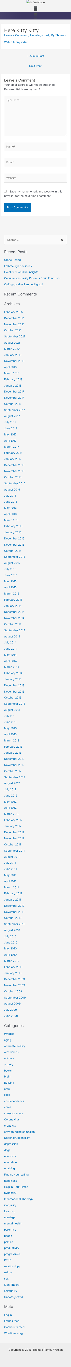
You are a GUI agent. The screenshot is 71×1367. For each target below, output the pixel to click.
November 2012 (14, 765)
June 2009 (11, 1015)
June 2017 (10, 428)
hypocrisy (10, 1192)
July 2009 (10, 1009)
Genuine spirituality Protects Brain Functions (32, 278)
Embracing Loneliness (18, 266)
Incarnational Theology (18, 1199)
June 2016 (10, 501)
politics (8, 1242)
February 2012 (13, 820)
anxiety (8, 1064)
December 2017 (14, 391)
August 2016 (12, 489)
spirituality (10, 1290)
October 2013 (12, 697)
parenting (10, 1229)
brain (7, 1076)
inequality (10, 1205)
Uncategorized (39, 35)
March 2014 (11, 666)
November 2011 (14, 838)
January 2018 (12, 385)
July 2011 (10, 862)
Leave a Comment (16, 35)
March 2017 (11, 446)
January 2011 (12, 899)
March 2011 (11, 887)
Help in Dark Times (16, 1186)
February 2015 (13, 599)
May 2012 (10, 801)
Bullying (9, 1082)
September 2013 (14, 703)
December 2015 (14, 538)
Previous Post (35, 55)
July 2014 (10, 642)
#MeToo (9, 1033)
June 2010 (10, 942)
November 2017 (14, 397)
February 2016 (13, 526)
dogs (7, 1150)
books (8, 1070)
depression (11, 1143)
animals (9, 1058)
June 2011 (10, 869)
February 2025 (13, 312)
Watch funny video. (16, 42)
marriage (9, 1217)
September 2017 (14, 410)
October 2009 (13, 991)
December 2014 (14, 611)
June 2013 (10, 722)
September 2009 (15, 997)
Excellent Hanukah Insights (21, 272)
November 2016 (14, 471)
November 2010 (14, 911)
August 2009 (12, 1003)
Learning (9, 1211)
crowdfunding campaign (19, 1131)
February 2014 (13, 673)
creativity (10, 1125)
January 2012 (12, 826)
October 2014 (12, 624)
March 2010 (11, 960)
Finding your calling (16, 1174)
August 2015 (12, 562)
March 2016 (11, 520)
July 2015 (10, 569)
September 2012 (14, 777)
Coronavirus (12, 1119)
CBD (7, 1095)
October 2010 (12, 917)
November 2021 (14, 324)
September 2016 (14, 483)
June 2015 (10, 575)
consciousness (13, 1113)
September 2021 (14, 336)
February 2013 (13, 746)
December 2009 (14, 979)
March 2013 (11, 740)
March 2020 (12, 348)
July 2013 (10, 716)
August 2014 (12, 636)
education (10, 1162)
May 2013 (10, 728)
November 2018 (14, 360)
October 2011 (12, 844)
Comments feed (14, 1327)
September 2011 (14, 850)
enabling (9, 1168)
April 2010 (10, 954)
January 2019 (12, 355)
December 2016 (14, 465)
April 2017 (10, 440)
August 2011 (12, 856)
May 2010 (10, 948)
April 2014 (10, 661)
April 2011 (10, 881)
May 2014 (10, 654)
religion (8, 1272)
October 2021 (12, 330)
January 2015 (12, 605)
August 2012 (12, 783)
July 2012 (10, 789)
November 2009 (14, 985)
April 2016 (10, 514)
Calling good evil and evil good (23, 284)
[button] (35, 8)
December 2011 (14, 832)
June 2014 (10, 648)
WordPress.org (13, 1333)
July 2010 (10, 936)
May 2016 (10, 507)
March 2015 (11, 593)
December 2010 (14, 905)
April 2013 (10, 734)
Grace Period (12, 259)
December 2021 (14, 318)
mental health (12, 1223)
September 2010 (14, 924)
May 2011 (10, 875)
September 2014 (14, 630)
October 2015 (12, 550)
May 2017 (10, 434)
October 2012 (12, 771)
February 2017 (13, 452)
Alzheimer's (11, 1052)
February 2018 (13, 379)
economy (10, 1156)
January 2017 (12, 459)
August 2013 (12, 709)
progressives (12, 1254)
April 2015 (10, 587)
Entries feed (11, 1320)
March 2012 (11, 813)
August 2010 (12, 930)
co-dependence (14, 1101)
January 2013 (12, 752)
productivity (11, 1247)
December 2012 (14, 758)
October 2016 (12, 477)
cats (7, 1088)
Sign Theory (12, 1284)
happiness (10, 1180)
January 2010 (12, 973)
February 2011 (13, 893)
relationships (12, 1266)
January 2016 (12, 532)
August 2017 (12, 416)
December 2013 (14, 685)
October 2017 (12, 403)
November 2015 (14, 544)
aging (7, 1040)
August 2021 (12, 342)
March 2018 (11, 373)
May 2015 (10, 581)
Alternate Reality (14, 1046)
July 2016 (10, 495)
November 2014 (14, 618)
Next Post (35, 65)
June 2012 (10, 795)
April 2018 (10, 367)
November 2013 (14, 691)
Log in (8, 1314)
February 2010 (13, 967)
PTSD (7, 1260)
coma (7, 1107)
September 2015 (14, 556)
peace (8, 1235)
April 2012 (10, 807)
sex (6, 1278)
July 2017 (10, 422)
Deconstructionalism (17, 1137)
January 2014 (12, 679)
